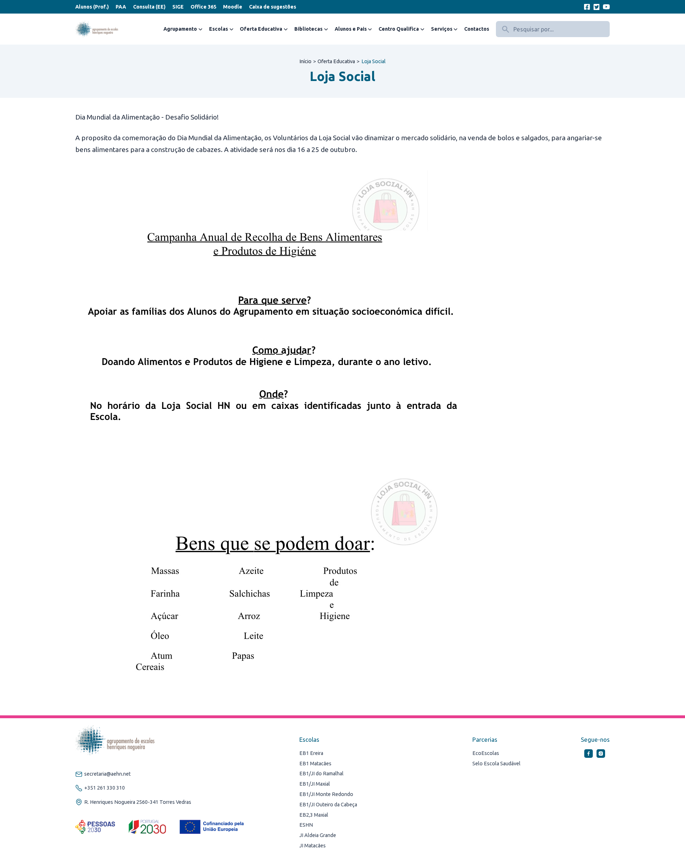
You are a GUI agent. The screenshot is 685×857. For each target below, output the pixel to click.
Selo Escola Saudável (496, 763)
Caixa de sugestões (272, 7)
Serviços (441, 29)
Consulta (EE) (149, 7)
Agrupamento (180, 29)
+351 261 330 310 (104, 788)
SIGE (178, 7)
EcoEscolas (485, 753)
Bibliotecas (308, 29)
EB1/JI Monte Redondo (326, 794)
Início (305, 61)
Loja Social (373, 61)
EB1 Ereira (311, 753)
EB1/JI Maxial (314, 784)
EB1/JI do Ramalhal (321, 773)
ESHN (306, 825)
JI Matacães (312, 845)
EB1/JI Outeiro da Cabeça (328, 804)
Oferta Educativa (261, 29)
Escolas (218, 29)
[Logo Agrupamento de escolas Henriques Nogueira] (96, 29)
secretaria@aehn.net (107, 774)
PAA (121, 7)
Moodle (232, 7)
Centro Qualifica (399, 29)
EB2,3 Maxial (313, 815)
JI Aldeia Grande (317, 835)
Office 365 (203, 7)
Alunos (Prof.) (92, 7)
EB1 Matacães (315, 763)
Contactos (476, 29)
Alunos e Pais (351, 29)
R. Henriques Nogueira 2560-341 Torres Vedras (137, 802)
